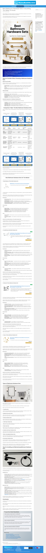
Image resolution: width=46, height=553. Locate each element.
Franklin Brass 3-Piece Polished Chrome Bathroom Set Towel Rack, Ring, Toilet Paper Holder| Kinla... (20, 234)
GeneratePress (28, 551)
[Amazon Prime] (31, 238)
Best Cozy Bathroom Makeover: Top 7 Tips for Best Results (10, 543)
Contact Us (18, 547)
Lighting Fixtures (26, 6)
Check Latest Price (7, 125)
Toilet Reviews (13, 6)
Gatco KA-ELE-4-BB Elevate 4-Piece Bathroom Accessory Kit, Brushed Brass (19, 338)
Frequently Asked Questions (9, 76)
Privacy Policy (18, 548)
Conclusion (6, 75)
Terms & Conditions (18, 549)
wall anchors (23, 479)
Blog (31, 6)
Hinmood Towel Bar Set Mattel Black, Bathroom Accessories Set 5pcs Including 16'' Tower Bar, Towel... (20, 286)
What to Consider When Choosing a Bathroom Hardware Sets (13, 71)
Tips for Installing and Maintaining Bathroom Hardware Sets (13, 74)
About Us (18, 546)
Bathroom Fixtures (20, 6)
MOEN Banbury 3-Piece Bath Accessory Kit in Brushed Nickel (19, 183)
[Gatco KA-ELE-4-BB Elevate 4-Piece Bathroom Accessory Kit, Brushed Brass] (6, 340)
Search (25, 546)
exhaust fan (6, 494)
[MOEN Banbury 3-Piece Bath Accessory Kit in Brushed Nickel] (6, 186)
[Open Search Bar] (34, 6)
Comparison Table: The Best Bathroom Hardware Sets (12, 72)
